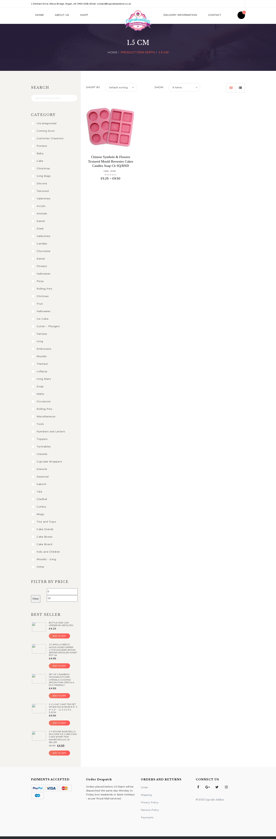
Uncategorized (47, 123)
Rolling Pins (44, 288)
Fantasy (42, 333)
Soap (113, 171)
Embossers (44, 348)
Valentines (43, 198)
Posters (42, 146)
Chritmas (43, 296)
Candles (42, 243)
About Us (62, 15)
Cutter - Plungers (48, 326)
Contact (214, 15)
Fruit (40, 303)
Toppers (42, 439)
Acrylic (41, 206)
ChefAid (42, 499)
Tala (39, 491)
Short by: (93, 87)
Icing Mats (44, 379)
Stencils (42, 469)
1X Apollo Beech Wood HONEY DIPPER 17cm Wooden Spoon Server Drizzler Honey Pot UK (63, 650)
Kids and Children (48, 551)
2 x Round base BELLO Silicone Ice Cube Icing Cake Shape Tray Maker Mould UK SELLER (63, 737)
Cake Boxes (44, 536)
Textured (43, 191)
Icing (40, 341)
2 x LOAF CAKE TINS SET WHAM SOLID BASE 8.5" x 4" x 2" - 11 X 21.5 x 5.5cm (63, 708)
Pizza (40, 281)
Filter (35, 598)
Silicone (42, 183)
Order (144, 787)
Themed (42, 363)
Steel (40, 228)
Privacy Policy (149, 802)
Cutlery (41, 506)
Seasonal (43, 476)
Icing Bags (44, 176)
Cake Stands (45, 529)
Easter (41, 221)
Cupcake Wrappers (49, 461)
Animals (42, 213)
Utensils (42, 454)
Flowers (42, 266)
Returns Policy (150, 810)
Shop (84, 15)
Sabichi (41, 484)
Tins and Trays (46, 521)
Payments (147, 817)
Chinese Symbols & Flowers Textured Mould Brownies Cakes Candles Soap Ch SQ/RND (110, 161)
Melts (40, 394)
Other (40, 566)
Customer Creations (50, 138)
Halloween (44, 273)
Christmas (43, 168)
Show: (159, 87)
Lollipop (42, 371)
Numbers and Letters (51, 431)
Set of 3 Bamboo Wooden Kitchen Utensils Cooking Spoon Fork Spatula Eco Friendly (61, 679)
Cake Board (44, 544)
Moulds (42, 356)
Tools (40, 424)
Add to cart (59, 636)
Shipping (146, 795)
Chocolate (44, 251)
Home (39, 15)
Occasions (44, 401)
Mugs (40, 514)
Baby (40, 153)
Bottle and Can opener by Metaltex (61, 624)
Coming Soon (46, 130)
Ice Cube (42, 318)
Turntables (44, 446)
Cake (106, 171)
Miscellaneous (46, 416)
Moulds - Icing (46, 559)
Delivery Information (180, 15)
